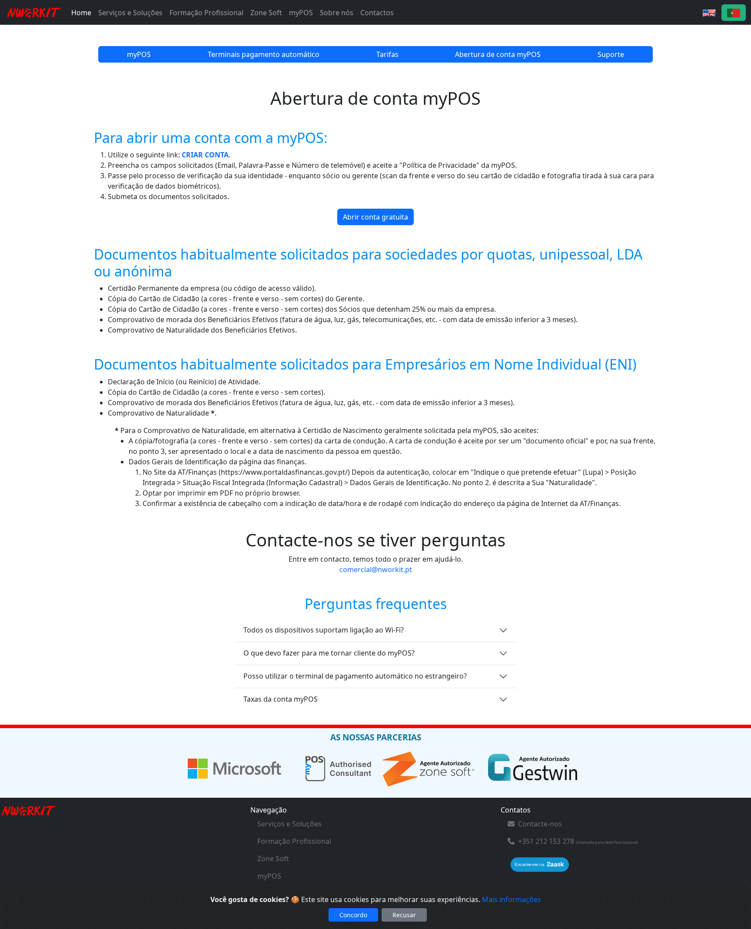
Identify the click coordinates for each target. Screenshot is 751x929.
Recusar (404, 915)
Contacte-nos (540, 824)
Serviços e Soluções (130, 12)
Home (81, 12)
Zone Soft (266, 12)
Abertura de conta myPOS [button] (498, 54)
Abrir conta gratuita (375, 217)
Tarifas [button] (387, 54)
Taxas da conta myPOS (280, 699)
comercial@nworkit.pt (375, 569)
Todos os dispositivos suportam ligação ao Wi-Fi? (323, 630)
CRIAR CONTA (205, 155)
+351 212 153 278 (546, 841)
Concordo (353, 915)
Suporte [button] (611, 54)
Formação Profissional (206, 12)
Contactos (377, 12)
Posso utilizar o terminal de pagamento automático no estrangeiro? (355, 676)
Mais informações (511, 899)
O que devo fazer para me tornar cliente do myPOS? (329, 653)
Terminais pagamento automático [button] (263, 54)
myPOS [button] (139, 54)
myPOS (301, 12)
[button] (709, 12)
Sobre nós (336, 12)
